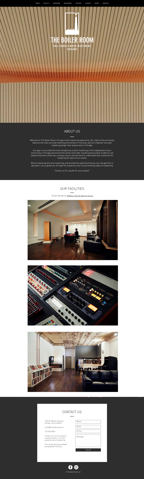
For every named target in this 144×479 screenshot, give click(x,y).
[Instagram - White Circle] (76, 467)
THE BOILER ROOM (72, 40)
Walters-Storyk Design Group (80, 196)
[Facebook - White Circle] (70, 467)
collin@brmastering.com (54, 427)
